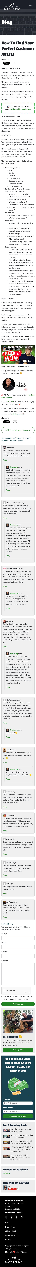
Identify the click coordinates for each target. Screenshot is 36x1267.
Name (4, 934)
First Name (7, 1099)
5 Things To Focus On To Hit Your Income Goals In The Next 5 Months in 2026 (21, 1149)
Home (7, 1223)
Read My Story (18, 1050)
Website (4, 952)
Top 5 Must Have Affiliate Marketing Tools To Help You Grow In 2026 (20, 1157)
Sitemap (8, 1240)
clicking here (16, 414)
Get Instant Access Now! (18, 1116)
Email (4, 943)
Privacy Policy (10, 1227)
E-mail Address (9, 1108)
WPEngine (23, 1252)
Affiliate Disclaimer (11, 1231)
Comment (4, 961)
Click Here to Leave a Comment (18, 430)
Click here (9, 402)
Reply (5, 460)
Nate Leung (14, 467)
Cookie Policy (10, 1235)
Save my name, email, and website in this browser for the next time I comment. (18, 998)
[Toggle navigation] (30, 6)
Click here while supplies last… (20, 109)
